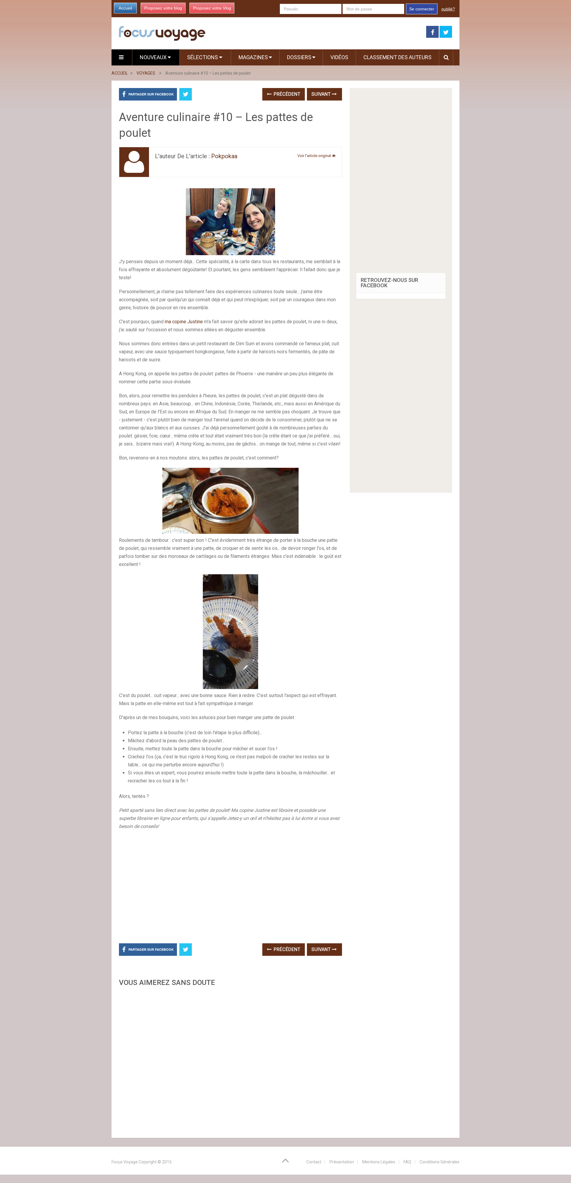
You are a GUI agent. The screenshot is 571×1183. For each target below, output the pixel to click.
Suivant (321, 94)
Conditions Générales (439, 1162)
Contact (313, 1162)
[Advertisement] (230, 1060)
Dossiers (299, 57)
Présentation (342, 1162)
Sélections (203, 57)
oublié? (448, 9)
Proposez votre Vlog (212, 8)
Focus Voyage (125, 1162)
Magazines (253, 57)
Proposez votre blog (163, 8)
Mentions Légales (378, 1162)
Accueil (125, 8)
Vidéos (339, 57)
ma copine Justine (184, 321)
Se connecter (421, 9)
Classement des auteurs (397, 57)
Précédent (286, 94)
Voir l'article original (314, 155)
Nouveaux (154, 57)
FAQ (407, 1162)
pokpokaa (224, 156)
